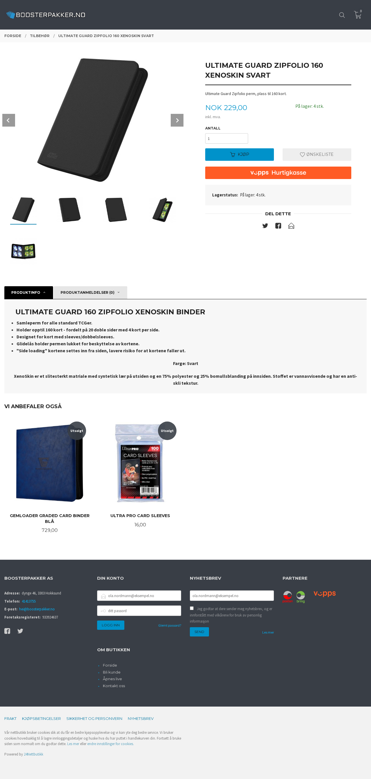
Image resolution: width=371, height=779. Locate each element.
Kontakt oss (114, 685)
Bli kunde (112, 672)
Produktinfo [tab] (25, 292)
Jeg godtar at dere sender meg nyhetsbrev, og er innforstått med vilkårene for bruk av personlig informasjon (231, 615)
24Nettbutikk (33, 754)
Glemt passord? (169, 625)
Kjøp (243, 154)
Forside (110, 665)
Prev (8, 120)
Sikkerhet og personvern (94, 718)
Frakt (10, 718)
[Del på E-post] (291, 227)
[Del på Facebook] (278, 227)
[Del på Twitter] (265, 227)
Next (177, 120)
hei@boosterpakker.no (37, 609)
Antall (213, 128)
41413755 (29, 601)
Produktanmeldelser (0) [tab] (87, 292)
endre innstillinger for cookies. (110, 743)
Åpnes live (112, 678)
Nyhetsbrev (141, 718)
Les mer (268, 632)
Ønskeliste (319, 154)
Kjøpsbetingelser (41, 718)
